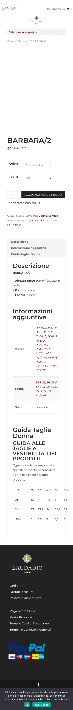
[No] (68, 699)
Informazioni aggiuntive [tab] (29, 248)
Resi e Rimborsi (21, 617)
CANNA (41, 336)
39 (37, 391)
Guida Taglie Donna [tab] (25, 254)
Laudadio (42, 407)
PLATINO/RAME (47, 357)
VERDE (41, 370)
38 (48, 386)
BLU (38, 332)
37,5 (42, 386)
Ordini (14, 585)
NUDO (40, 340)
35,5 (38, 382)
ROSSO (41, 361)
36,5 (54, 382)
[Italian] (14, 8)
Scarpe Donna (16, 220)
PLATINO (42, 345)
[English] (6, 8)
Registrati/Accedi (56, 9)
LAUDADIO (39, 220)
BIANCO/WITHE (47, 328)
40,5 (39, 395)
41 (44, 395)
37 (37, 386)
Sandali (23, 41)
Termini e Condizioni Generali (30, 629)
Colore (14, 163)
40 (49, 391)
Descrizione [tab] (19, 241)
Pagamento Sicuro (23, 611)
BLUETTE (49, 332)
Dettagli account (22, 591)
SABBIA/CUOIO (46, 366)
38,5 (53, 386)
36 (48, 382)
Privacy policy (41, 704)
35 (43, 382)
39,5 (43, 391)
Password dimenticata (25, 598)
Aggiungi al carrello (43, 194)
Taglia (13, 176)
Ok (27, 704)
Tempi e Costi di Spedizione (29, 623)
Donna (42, 215)
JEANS (52, 336)
